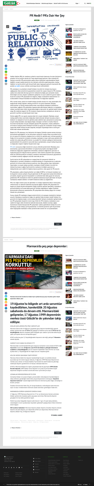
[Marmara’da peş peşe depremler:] (33, 271)
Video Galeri (38, 461)
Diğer (77, 3)
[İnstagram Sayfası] (9, 467)
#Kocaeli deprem (48, 420)
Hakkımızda (6, 472)
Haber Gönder (18, 476)
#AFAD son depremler (15, 422)
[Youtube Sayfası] (12, 467)
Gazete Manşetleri (67, 476)
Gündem (11, 9)
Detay (80, 484)
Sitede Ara (80, 460)
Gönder (57, 224)
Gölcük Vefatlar (51, 465)
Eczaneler (65, 465)
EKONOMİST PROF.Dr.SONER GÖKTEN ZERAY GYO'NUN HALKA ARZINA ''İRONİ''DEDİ (79, 82)
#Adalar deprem (23, 420)
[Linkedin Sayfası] (15, 467)
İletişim (36, 472)
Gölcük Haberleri (51, 473)
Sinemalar (65, 470)
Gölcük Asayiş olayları (46, 3)
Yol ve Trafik (66, 462)
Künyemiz (37, 469)
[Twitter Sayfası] (7, 467)
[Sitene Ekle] (22, 467)
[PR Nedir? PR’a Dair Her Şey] (33, 42)
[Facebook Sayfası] (4, 467)
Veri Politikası (6, 476)
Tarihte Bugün (66, 469)
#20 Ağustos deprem (44, 422)
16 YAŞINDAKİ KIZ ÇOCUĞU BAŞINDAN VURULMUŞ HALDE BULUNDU (80, 53)
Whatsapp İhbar (18, 474)
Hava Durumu (66, 460)
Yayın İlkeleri (6, 474)
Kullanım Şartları (18, 472)
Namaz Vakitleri (66, 463)
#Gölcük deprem (40, 420)
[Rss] (17, 467)
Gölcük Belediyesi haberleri (33, 3)
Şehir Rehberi (66, 474)
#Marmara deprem (14, 420)
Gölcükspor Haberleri (52, 469)
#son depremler (56, 420)
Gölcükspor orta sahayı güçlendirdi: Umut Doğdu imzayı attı (79, 111)
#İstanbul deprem (31, 420)
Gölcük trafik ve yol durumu (61, 3)
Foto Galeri (37, 458)
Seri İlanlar (65, 472)
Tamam (85, 484)
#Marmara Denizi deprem (26, 422)
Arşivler (36, 466)
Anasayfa (6, 9)
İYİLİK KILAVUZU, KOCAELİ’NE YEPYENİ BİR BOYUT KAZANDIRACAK (80, 35)
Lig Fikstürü (65, 467)
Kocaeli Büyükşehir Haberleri (52, 471)
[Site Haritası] (20, 467)
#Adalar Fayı (35, 422)
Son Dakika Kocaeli (52, 467)
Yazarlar (37, 464)
